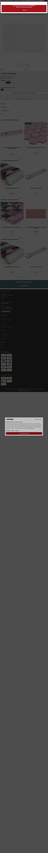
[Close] (45, 3)
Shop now (25, 10)
